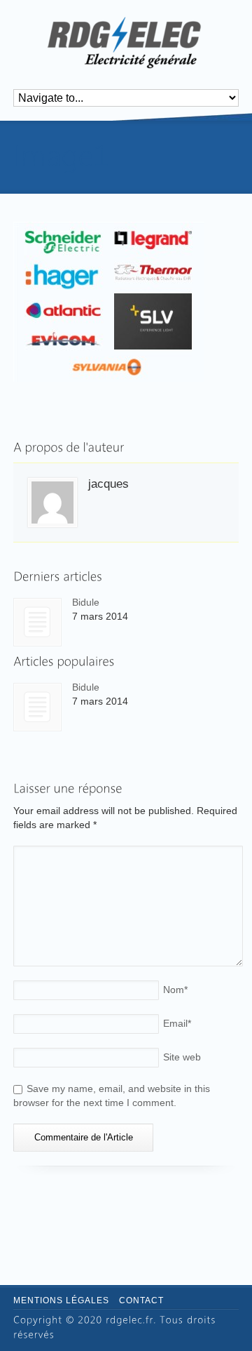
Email (177, 1023)
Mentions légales (61, 1300)
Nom (175, 989)
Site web (182, 1057)
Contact (141, 1300)
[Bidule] (37, 622)
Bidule (85, 602)
